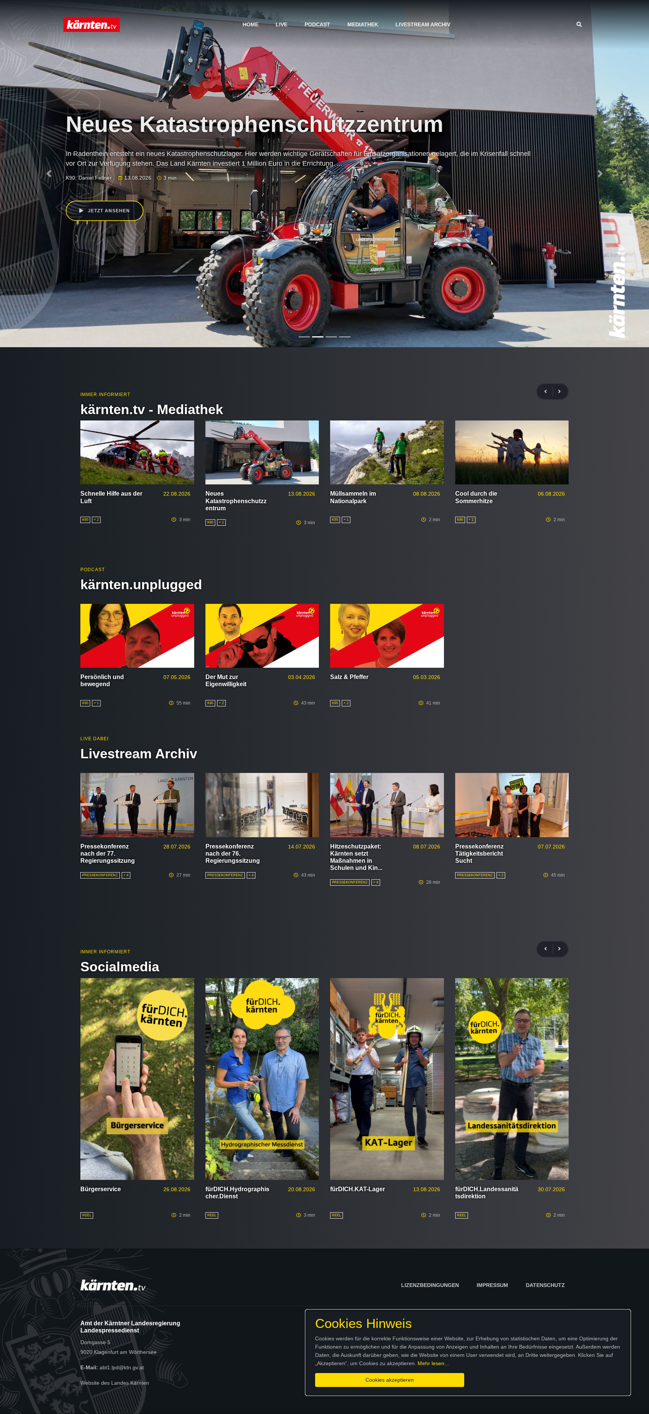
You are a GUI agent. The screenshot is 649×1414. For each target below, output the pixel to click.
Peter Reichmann (137, 178)
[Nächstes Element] (600, 173)
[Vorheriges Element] (48, 173)
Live (281, 24)
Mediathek (362, 24)
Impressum (492, 1285)
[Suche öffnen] (581, 24)
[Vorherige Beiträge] (548, 392)
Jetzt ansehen (108, 210)
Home (250, 24)
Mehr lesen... (433, 1363)
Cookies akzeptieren (389, 1380)
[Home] (91, 24)
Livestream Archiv (422, 24)
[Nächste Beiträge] (559, 392)
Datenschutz (545, 1285)
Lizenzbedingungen (430, 1285)
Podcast (317, 24)
